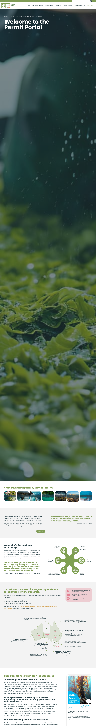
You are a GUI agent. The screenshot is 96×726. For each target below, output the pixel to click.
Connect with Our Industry (79, 5)
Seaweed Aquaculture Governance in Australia (26, 679)
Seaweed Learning (67, 5)
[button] (3, 496)
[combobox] (80, 1)
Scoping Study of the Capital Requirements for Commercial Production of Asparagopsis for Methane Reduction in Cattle (29, 699)
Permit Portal (90, 5)
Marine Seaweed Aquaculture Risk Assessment (26, 719)
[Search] (91, 1)
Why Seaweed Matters (37, 5)
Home (29, 5)
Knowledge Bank (49, 5)
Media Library (58, 5)
